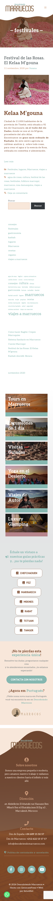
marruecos (9, 185)
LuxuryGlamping (18, 521)
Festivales (13, 169)
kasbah (11, 237)
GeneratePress (28, 888)
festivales (15, 181)
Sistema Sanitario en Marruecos (24, 339)
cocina (20, 280)
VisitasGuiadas (16, 450)
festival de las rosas (14, 287)
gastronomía (14, 233)
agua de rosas (15, 177)
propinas (23, 300)
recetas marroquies (14, 303)
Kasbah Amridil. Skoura (20, 356)
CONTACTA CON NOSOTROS (26, 679)
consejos (12, 224)
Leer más (8, 161)
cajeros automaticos (30, 276)
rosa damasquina (24, 185)
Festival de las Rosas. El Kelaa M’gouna (24, 60)
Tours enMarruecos (19, 402)
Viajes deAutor (17, 497)
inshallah (30, 290)
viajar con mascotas (26, 309)
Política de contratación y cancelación (28, 852)
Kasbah (37, 290)
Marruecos (32, 169)
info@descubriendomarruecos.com (26, 844)
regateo (12, 255)
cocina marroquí (29, 280)
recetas (11, 250)
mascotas (11, 300)
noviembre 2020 (16, 373)
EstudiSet (28, 891)
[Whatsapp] (7, 895)
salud (23, 306)
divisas (32, 284)
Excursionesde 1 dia (20, 426)
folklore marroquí (30, 181)
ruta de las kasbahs (14, 306)
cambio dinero (12, 280)
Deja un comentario (18, 193)
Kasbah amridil (13, 295)
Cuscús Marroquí (17, 344)
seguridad (30, 306)
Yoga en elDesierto (18, 473)
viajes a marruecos (17, 259)
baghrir (20, 276)
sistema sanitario (13, 309)
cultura (26, 177)
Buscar (11, 200)
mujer (17, 300)
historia (23, 290)
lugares (22, 169)
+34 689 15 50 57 (34, 834)
